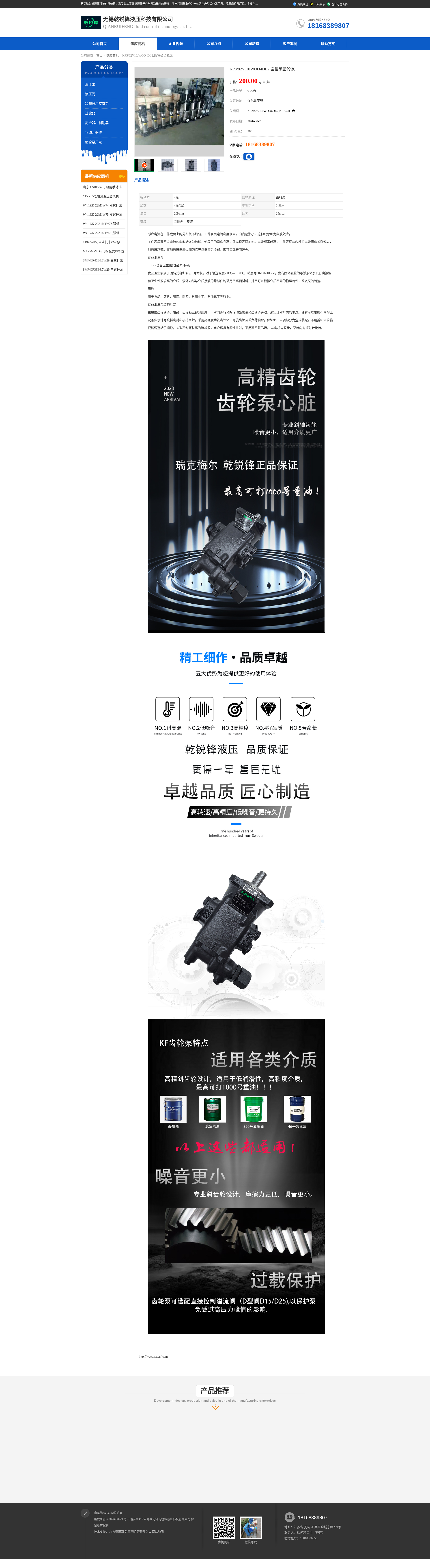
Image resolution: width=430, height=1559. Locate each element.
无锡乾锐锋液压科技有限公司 (171, 1519)
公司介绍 (214, 44)
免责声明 (130, 1531)
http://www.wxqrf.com (153, 1356)
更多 (122, 176)
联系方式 (328, 44)
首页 (99, 55)
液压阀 (90, 94)
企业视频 (176, 44)
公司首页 (99, 44)
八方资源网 (116, 1531)
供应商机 (138, 44)
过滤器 (90, 113)
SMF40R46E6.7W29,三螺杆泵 (103, 260)
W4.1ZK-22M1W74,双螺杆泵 (102, 205)
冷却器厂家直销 (97, 103)
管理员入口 (144, 1531)
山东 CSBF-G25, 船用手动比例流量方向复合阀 (104, 187)
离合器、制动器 (97, 123)
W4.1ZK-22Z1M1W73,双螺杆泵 (104, 223)
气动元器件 (93, 132)
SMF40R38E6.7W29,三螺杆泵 (103, 269)
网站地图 (158, 1531)
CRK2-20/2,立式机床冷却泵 (101, 242)
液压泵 (90, 84)
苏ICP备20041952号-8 (138, 1519)
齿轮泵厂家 (93, 142)
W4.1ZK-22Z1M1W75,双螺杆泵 (104, 233)
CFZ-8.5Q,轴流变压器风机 (101, 196)
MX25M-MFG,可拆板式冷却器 (103, 251)
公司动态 (252, 44)
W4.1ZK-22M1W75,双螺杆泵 (102, 214)
